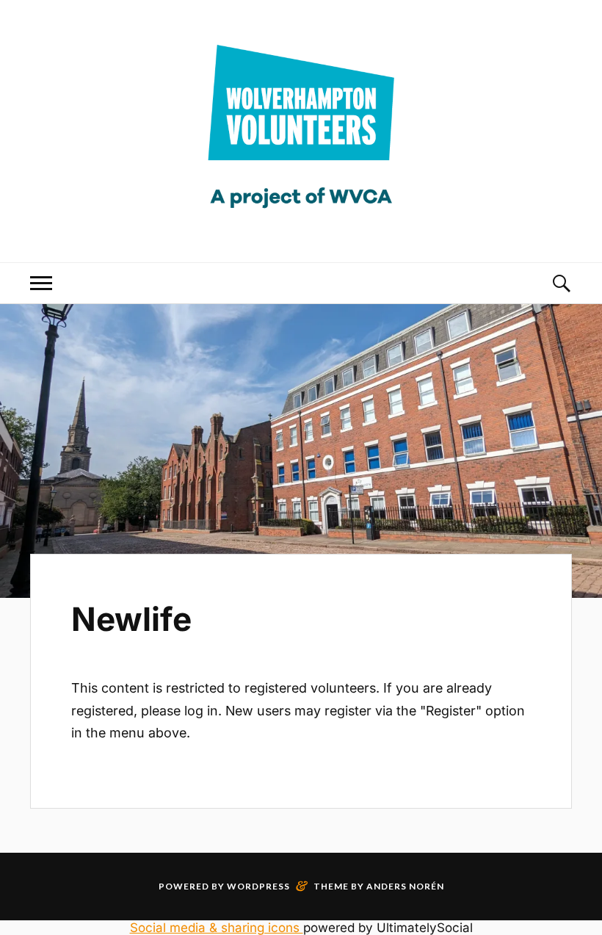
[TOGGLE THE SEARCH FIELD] (561, 283)
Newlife (131, 619)
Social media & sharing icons (216, 927)
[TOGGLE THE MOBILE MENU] (41, 283)
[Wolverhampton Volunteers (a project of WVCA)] (301, 219)
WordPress (258, 886)
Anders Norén (405, 886)
